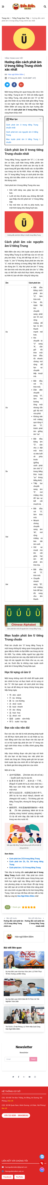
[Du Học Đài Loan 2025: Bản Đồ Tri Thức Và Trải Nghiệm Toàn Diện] (24, 987)
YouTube (19, 1177)
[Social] (13, 1077)
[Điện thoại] (42, 1163)
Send (33, 1059)
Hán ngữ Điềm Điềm (16, 74)
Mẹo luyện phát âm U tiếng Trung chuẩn (22, 140)
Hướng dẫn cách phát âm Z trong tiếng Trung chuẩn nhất (34, 923)
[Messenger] (42, 1169)
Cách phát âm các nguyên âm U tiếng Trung (22, 133)
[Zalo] (42, 1156)
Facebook (7, 1177)
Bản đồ (10, 1101)
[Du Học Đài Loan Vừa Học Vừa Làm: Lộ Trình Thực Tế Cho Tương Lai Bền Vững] (24, 960)
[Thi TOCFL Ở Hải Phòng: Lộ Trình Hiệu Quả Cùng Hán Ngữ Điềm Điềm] (24, 1015)
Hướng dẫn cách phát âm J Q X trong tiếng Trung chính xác (13, 923)
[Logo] (24, 7)
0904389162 (23, 1115)
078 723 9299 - (10, 1115)
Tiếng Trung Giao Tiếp (14, 58)
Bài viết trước (12, 918)
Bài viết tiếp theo (34, 918)
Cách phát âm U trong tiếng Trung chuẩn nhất (22, 126)
